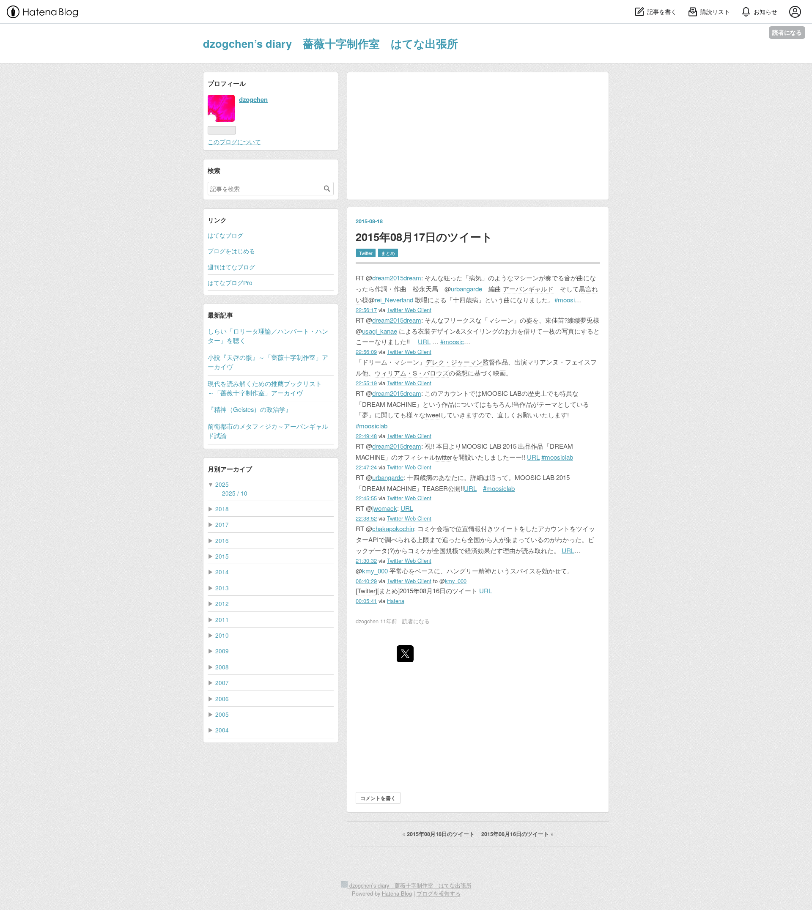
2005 (222, 714)
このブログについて (234, 141)
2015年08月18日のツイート (439, 834)
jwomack (384, 508)
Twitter (366, 252)
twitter (444, 456)
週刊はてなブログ (231, 267)
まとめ (388, 252)
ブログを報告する (439, 893)
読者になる (787, 32)
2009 (222, 651)
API (373, 539)
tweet (432, 414)
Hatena (395, 601)
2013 (222, 588)
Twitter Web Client (409, 310)
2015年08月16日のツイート (517, 834)
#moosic (452, 341)
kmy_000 (375, 570)
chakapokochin (393, 528)
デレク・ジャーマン (454, 361)
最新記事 (220, 315)
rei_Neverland (394, 299)
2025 (222, 484)
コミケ (426, 528)
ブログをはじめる (231, 251)
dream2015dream (396, 277)
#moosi (564, 299)
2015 (222, 556)
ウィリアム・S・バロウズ (412, 372)
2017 (222, 524)
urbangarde (466, 288)
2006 (222, 698)
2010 (222, 635)
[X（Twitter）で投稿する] (405, 653)
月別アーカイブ (230, 469)
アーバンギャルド (528, 288)
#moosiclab (371, 425)
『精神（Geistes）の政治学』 (250, 409)
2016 (222, 540)
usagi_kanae (379, 330)
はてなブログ (225, 235)
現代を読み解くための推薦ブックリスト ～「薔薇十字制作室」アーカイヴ (268, 388)
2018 (222, 508)
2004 (222, 730)
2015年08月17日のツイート (424, 236)
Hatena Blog (397, 893)
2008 (222, 667)
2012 (222, 603)
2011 (222, 619)
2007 (222, 682)
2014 (222, 571)
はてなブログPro (230, 282)
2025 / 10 (234, 493)
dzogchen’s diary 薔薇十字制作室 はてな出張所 (330, 43)
